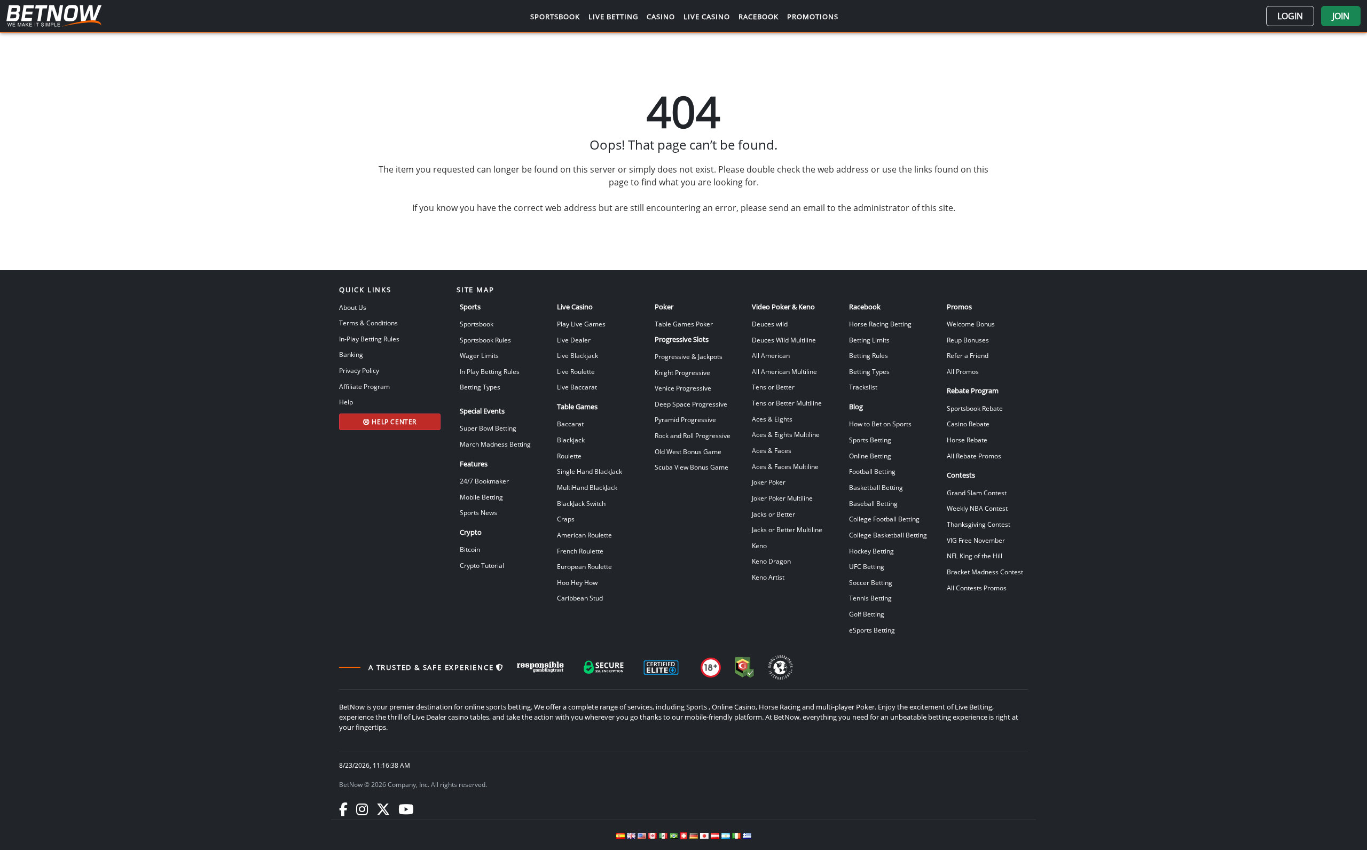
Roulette (569, 455)
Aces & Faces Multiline (785, 466)
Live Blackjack (577, 355)
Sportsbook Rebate (975, 408)
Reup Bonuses (968, 340)
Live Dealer (574, 340)
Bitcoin (470, 549)
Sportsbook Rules (485, 340)
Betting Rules (868, 355)
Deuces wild (770, 323)
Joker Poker (768, 482)
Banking (351, 354)
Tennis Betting (870, 598)
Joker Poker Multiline (782, 498)
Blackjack (571, 439)
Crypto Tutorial (482, 565)
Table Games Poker (684, 323)
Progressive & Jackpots (688, 356)
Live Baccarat (577, 387)
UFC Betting (866, 566)
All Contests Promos (977, 587)
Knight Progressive (682, 372)
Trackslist (863, 387)
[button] (1290, 16)
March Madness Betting (495, 444)
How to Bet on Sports (880, 423)
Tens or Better (773, 387)
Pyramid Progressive (685, 419)
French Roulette (580, 551)
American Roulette (584, 535)
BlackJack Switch (581, 503)
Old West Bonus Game (688, 451)
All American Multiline (784, 371)
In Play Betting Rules (490, 371)
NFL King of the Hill (974, 555)
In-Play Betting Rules (369, 338)
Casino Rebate (968, 423)
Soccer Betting (870, 582)
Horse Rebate (967, 439)
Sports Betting (870, 439)
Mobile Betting (481, 497)
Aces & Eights (772, 419)
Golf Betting (866, 614)
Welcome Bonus (971, 323)
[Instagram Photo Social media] (362, 809)
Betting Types (480, 387)
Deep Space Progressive (691, 404)
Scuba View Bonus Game (691, 467)
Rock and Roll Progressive (692, 435)
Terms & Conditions (368, 322)
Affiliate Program (364, 386)
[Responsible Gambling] (540, 667)
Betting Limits (869, 340)
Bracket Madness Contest (985, 571)
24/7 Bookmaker (484, 481)
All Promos (963, 371)
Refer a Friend (967, 355)
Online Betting (870, 455)
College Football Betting (884, 518)
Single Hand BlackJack (589, 471)
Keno (759, 545)
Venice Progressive (683, 388)
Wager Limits (479, 355)
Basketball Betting (876, 487)
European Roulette (584, 566)
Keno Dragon (771, 561)
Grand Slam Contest (977, 492)
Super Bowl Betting (488, 428)
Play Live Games (581, 323)
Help (346, 401)
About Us (352, 307)
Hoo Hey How (577, 582)
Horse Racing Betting (880, 323)
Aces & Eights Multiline (786, 434)
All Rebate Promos (974, 455)
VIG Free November (976, 540)
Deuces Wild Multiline (784, 340)
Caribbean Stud (580, 598)
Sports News (478, 512)
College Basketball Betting (888, 535)
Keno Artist (768, 577)
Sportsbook (476, 323)
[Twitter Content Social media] (383, 809)
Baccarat (570, 423)
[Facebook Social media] (343, 809)
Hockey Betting (871, 551)
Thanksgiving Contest (978, 524)
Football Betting (872, 471)
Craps (566, 518)
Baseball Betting (873, 503)
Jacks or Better (773, 514)
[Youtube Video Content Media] (405, 809)
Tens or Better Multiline (787, 403)
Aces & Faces (771, 450)
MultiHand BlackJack (587, 487)
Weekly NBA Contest (977, 508)
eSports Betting (872, 630)
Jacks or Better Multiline (787, 529)
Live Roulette (576, 371)
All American (771, 355)
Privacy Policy (359, 370)
